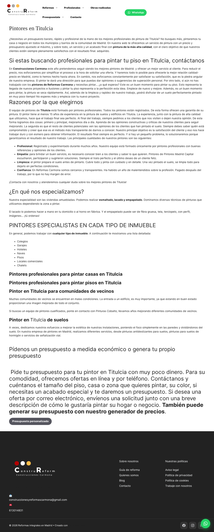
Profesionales (72, 7)
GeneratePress (76, 525)
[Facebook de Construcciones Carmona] (183, 525)
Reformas (48, 7)
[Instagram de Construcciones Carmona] (192, 525)
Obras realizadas (101, 7)
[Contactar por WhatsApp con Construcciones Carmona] (205, 523)
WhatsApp (138, 12)
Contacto (75, 17)
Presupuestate (51, 17)
